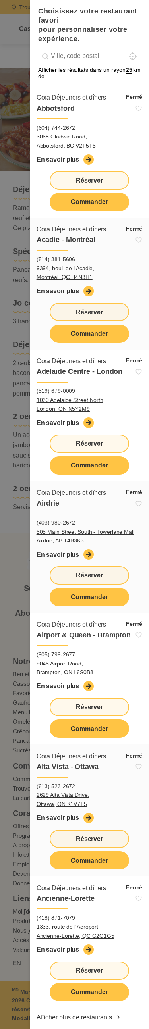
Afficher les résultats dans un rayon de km (89, 73)
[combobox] (89, 56)
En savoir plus (58, 159)
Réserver (89, 180)
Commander (89, 201)
